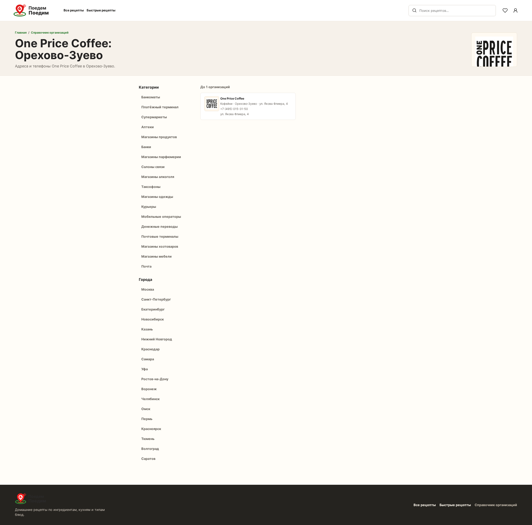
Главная (21, 32)
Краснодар (150, 349)
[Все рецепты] (515, 10)
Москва (147, 289)
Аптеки (147, 127)
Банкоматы (150, 97)
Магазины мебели (156, 256)
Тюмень (147, 439)
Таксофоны (150, 187)
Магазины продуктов (159, 137)
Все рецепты (74, 10)
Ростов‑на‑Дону (154, 379)
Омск (145, 409)
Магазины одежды (157, 197)
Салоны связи (153, 167)
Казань (147, 329)
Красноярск (151, 429)
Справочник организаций (50, 32)
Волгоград (150, 449)
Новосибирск (152, 319)
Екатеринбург (153, 309)
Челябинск (150, 399)
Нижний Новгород (156, 339)
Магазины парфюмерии (161, 157)
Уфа (144, 369)
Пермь (146, 419)
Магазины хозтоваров (159, 246)
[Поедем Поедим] (35, 10)
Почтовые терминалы (159, 236)
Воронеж (149, 389)
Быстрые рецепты (101, 10)
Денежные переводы (159, 226)
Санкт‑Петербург (156, 299)
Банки (146, 147)
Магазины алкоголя (157, 177)
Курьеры (148, 207)
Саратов (148, 459)
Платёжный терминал (160, 107)
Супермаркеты (154, 117)
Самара (147, 359)
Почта (146, 266)
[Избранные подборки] (505, 10)
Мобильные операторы (161, 216)
